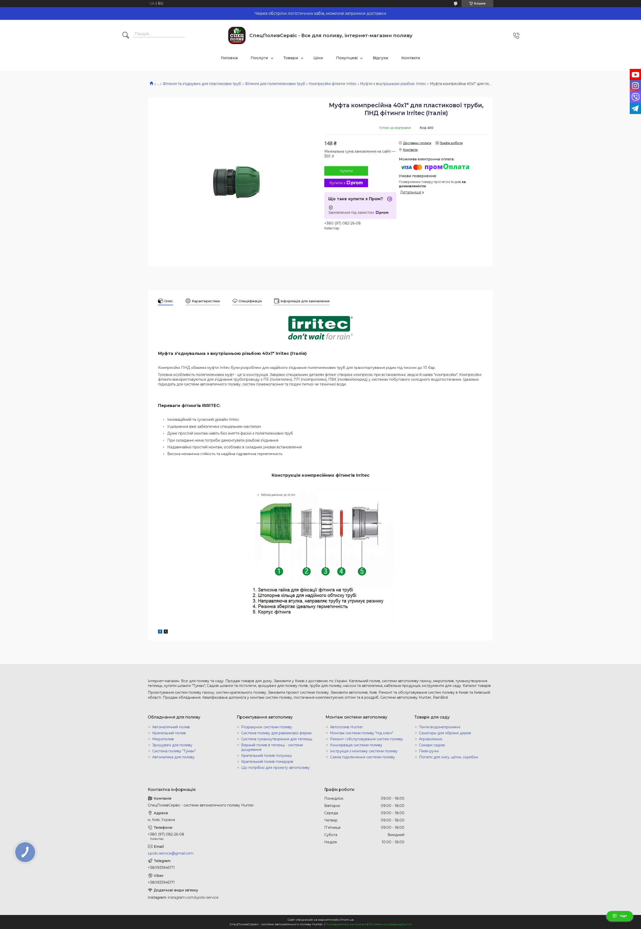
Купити (346, 171)
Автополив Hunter (346, 727)
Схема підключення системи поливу (362, 757)
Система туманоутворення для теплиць (276, 739)
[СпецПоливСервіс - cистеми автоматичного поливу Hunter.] (237, 35)
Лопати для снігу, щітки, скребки (448, 757)
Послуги (259, 57)
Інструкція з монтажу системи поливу (364, 751)
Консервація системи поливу (356, 745)
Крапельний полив (169, 733)
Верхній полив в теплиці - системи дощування (272, 747)
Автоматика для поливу (173, 757)
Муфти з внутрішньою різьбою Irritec (393, 83)
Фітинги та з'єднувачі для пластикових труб (202, 83)
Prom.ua (347, 919)
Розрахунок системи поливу (266, 727)
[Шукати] (125, 35)
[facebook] (160, 632)
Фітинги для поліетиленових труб (275, 83)
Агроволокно (430, 739)
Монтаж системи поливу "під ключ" (361, 733)
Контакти (410, 57)
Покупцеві (347, 57)
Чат (623, 916)
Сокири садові (432, 745)
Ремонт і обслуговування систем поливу (366, 739)
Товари (290, 57)
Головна (229, 57)
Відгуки (380, 57)
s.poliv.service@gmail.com (171, 853)
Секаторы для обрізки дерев (445, 733)
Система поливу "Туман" (174, 751)
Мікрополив (163, 739)
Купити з (337, 183)
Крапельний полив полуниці (266, 755)
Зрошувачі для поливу (172, 745)
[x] (166, 632)
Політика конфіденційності (390, 924)
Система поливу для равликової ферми (276, 733)
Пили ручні (429, 751)
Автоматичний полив (171, 727)
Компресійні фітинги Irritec (333, 83)
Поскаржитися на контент (346, 924)
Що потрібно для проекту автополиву (275, 767)
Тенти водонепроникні (439, 727)
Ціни (318, 57)
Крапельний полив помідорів (267, 761)
